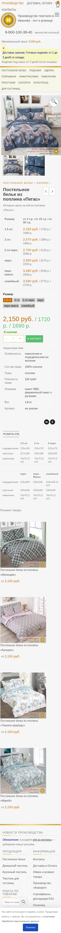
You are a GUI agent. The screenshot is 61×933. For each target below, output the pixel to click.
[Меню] (57, 14)
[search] (23, 902)
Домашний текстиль (15, 865)
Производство (13, 3)
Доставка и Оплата (45, 865)
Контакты (9, 10)
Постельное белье (14, 859)
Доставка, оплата (39, 3)
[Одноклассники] (52, 422)
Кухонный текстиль (14, 872)
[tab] (11, 434)
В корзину (34, 338)
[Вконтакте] (46, 422)
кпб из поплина (42, 839)
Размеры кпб (11, 434)
